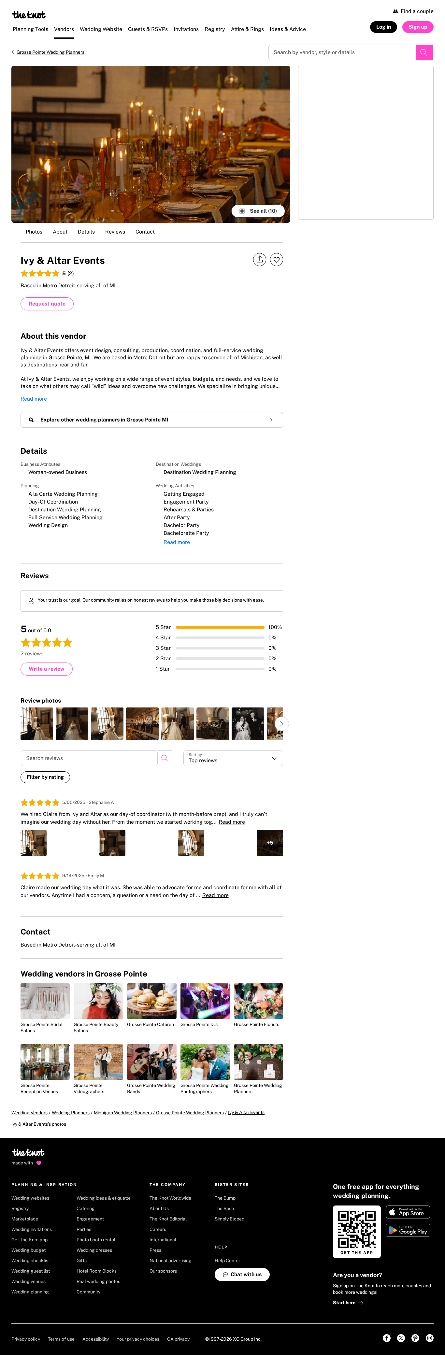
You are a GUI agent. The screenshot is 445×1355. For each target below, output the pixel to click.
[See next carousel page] (282, 724)
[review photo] (37, 723)
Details (86, 232)
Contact (145, 232)
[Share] (260, 259)
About (60, 232)
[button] (233, 758)
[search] (164, 758)
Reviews (115, 232)
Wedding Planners (71, 1112)
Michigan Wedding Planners (123, 1112)
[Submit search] (424, 52)
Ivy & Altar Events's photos (38, 1124)
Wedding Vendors (29, 1112)
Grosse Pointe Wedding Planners (50, 52)
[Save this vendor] (276, 259)
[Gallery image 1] (150, 144)
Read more (34, 399)
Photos (34, 232)
